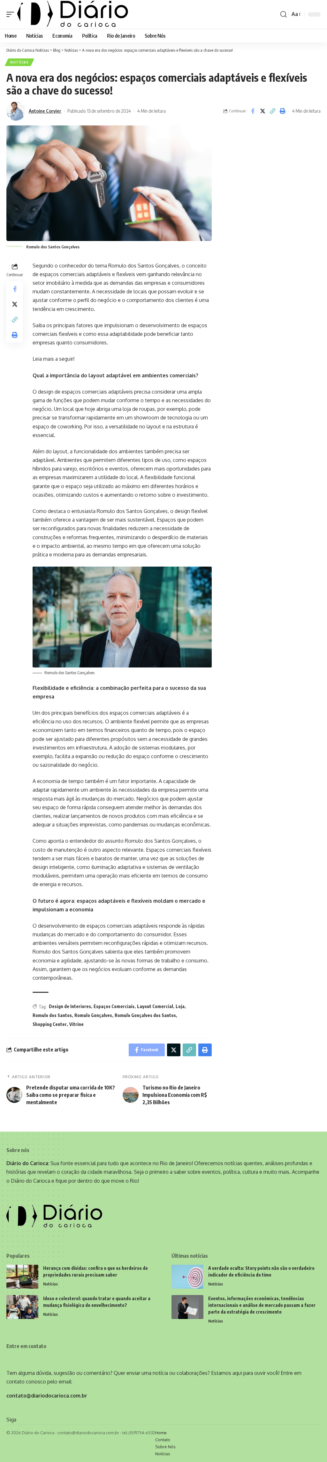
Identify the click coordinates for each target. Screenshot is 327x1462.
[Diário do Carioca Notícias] (72, 14)
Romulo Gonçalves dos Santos (145, 1015)
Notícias (19, 62)
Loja (180, 1006)
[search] (283, 14)
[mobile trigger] (11, 14)
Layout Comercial (155, 1006)
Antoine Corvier (45, 111)
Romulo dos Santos (52, 1015)
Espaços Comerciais (114, 1006)
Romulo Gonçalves (93, 1015)
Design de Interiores (70, 1006)
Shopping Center (50, 1024)
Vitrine (76, 1024)
